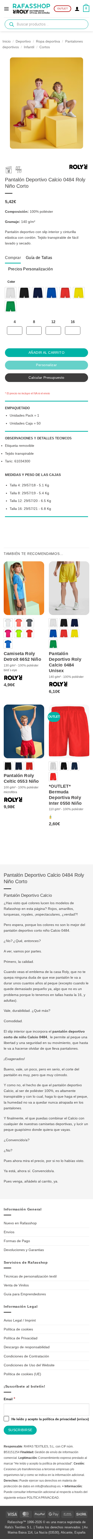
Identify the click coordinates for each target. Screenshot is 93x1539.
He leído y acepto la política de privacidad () (49, 1419)
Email (9, 1399)
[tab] (13, 257)
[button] (6, 8)
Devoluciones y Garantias (24, 1250)
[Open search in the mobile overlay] (46, 24)
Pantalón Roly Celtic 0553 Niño (21, 778)
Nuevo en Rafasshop (20, 1223)
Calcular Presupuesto (46, 377)
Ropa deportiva (48, 41)
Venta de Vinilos (16, 1285)
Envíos (9, 1232)
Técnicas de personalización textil (30, 1276)
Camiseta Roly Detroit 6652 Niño (22, 656)
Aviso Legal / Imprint (20, 1320)
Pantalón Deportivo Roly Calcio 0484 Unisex (65, 662)
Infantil (29, 47)
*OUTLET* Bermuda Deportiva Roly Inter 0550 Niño (65, 795)
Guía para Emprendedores (25, 1294)
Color (11, 281)
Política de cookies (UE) (22, 1374)
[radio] (10, 292)
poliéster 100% (41, 1091)
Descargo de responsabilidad (27, 1347)
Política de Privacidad (20, 1338)
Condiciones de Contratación (26, 1356)
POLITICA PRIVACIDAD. (43, 1497)
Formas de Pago (17, 1241)
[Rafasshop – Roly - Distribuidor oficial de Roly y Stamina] (31, 8)
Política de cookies (18, 1329)
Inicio (6, 41)
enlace (83, 1419)
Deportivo (23, 41)
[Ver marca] (78, 168)
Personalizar (46, 365)
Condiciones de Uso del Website (29, 1365)
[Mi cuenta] (77, 8)
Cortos (44, 47)
